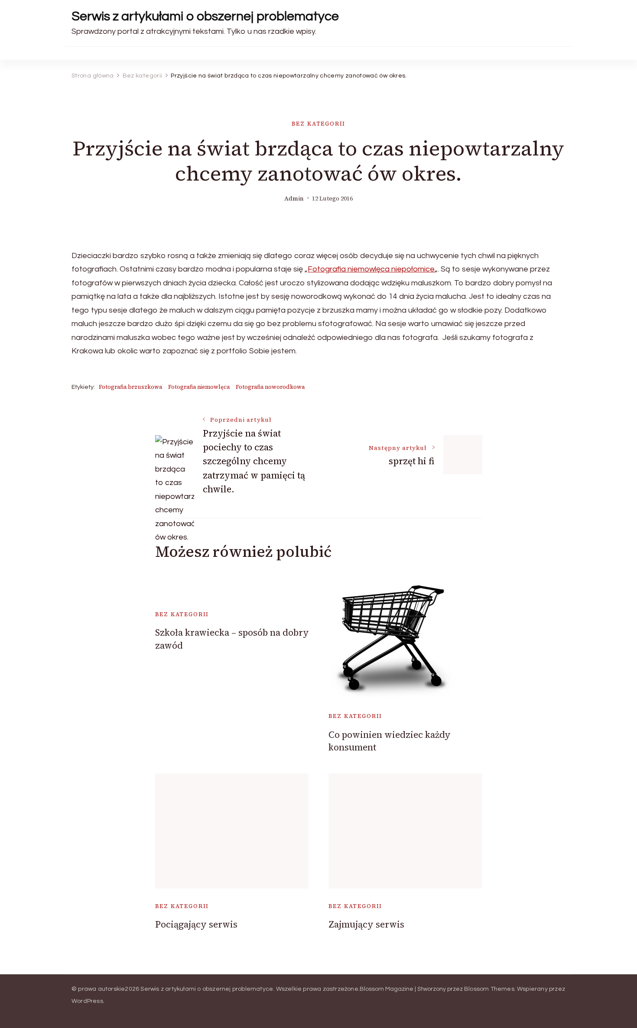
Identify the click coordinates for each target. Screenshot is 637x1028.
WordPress (87, 1001)
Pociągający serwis (196, 924)
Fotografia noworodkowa (270, 387)
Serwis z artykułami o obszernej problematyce (205, 16)
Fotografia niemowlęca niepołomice (371, 269)
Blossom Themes (489, 989)
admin (294, 198)
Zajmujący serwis (366, 924)
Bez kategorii (319, 123)
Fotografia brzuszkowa (130, 387)
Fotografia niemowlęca (199, 387)
